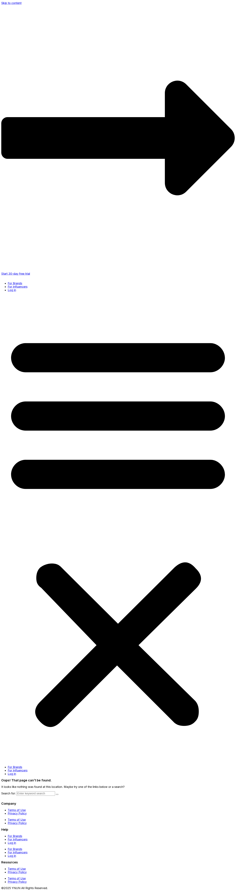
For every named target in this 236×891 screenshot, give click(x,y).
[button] (118, 528)
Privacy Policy (17, 813)
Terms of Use (17, 810)
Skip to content (11, 3)
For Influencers (17, 286)
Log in (12, 290)
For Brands (15, 283)
